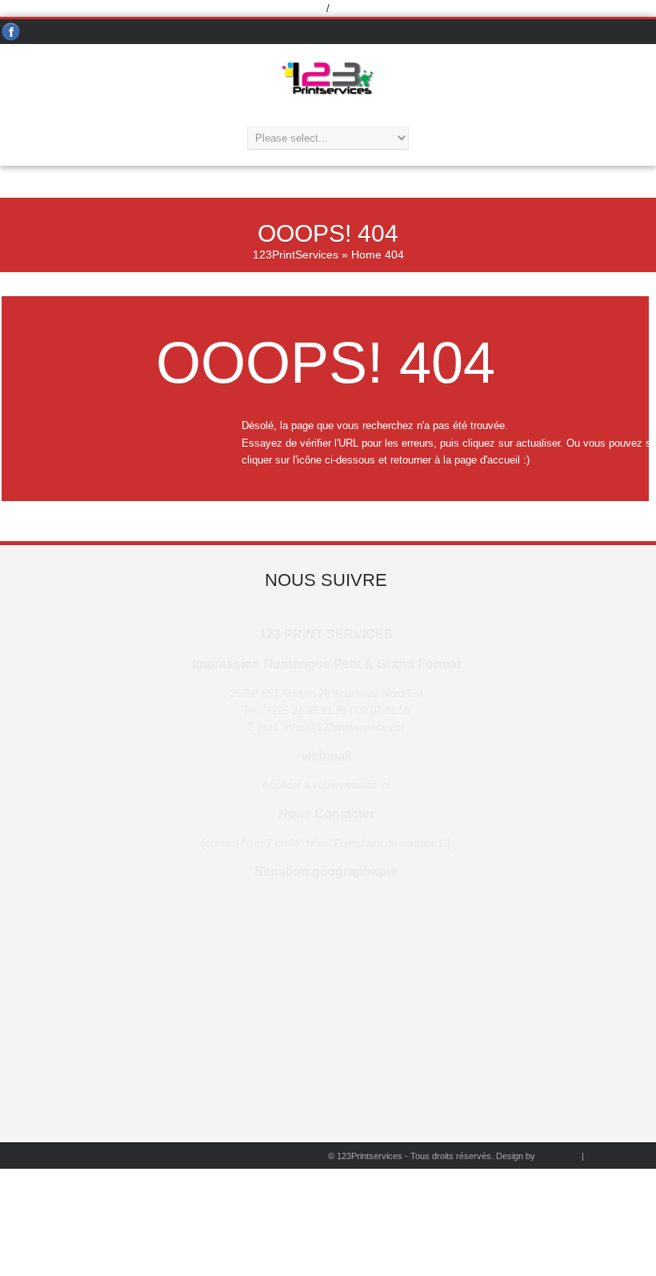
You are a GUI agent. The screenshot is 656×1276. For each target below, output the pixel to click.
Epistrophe (558, 1156)
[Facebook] (11, 32)
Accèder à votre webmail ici (326, 785)
